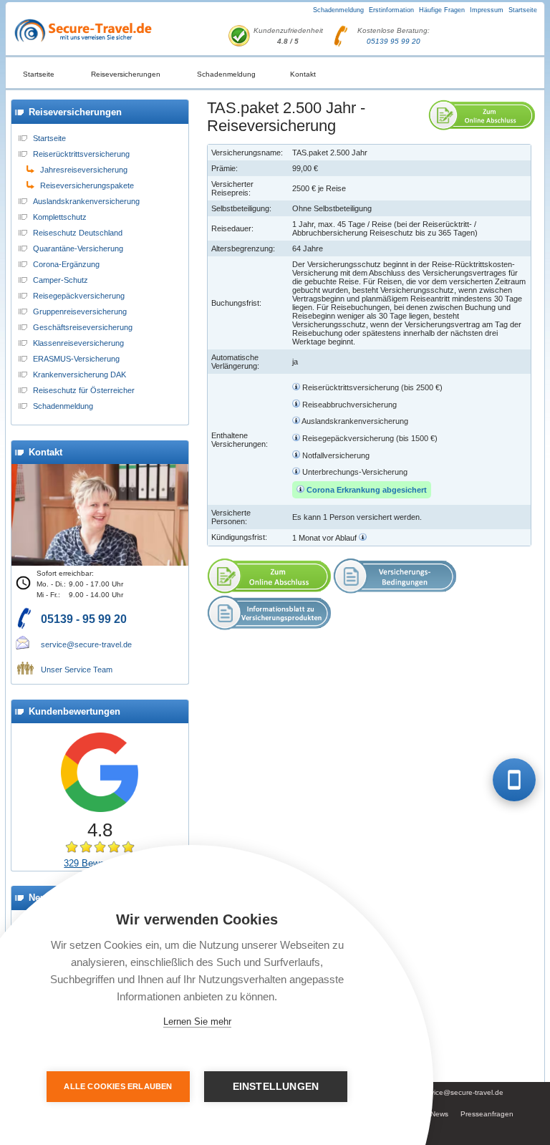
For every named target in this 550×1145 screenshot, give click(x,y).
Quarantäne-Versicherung (78, 248)
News (439, 1114)
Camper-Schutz (60, 280)
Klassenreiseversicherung (78, 343)
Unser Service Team (76, 669)
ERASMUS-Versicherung (76, 358)
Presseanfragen (486, 1114)
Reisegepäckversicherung (79, 295)
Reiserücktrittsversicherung (81, 154)
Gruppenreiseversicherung (80, 311)
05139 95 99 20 (393, 41)
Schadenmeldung (338, 10)
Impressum (486, 10)
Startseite (522, 10)
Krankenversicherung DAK (79, 374)
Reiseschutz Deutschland (77, 232)
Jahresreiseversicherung (83, 169)
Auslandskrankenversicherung (86, 201)
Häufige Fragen (442, 10)
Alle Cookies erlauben (118, 1086)
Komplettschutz (60, 217)
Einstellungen (276, 1086)
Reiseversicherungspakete (87, 185)
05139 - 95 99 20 (84, 619)
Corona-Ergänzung (66, 264)
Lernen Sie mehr (197, 1021)
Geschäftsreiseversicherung (82, 327)
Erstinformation (391, 10)
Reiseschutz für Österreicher (84, 390)
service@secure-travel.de (86, 644)
